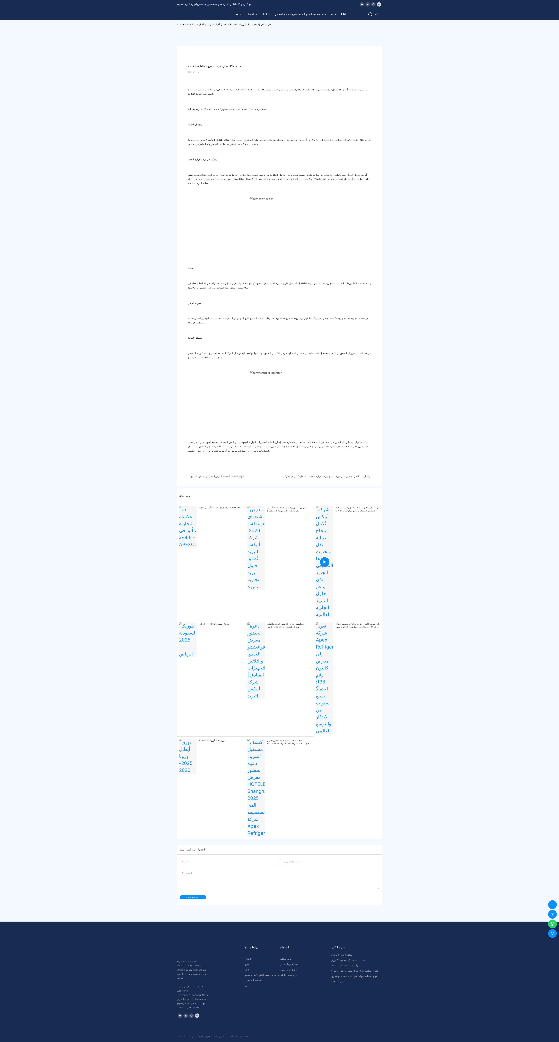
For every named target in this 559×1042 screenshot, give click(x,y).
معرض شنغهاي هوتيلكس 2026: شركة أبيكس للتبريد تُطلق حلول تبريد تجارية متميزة (286, 509)
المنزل (248, 959)
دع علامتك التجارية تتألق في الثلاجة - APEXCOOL (220, 507)
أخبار (201, 24)
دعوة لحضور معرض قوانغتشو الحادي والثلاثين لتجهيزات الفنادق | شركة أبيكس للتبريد (286, 625)
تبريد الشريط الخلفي (289, 964)
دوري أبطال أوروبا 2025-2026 (212, 740)
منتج (247, 964)
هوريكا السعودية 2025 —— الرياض (214, 624)
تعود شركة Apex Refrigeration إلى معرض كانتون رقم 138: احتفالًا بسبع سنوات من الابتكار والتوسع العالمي (357, 626)
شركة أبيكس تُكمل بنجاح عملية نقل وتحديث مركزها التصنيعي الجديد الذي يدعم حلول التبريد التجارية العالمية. (358, 509)
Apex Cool (183, 24)
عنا (193, 24)
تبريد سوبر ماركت (288, 975)
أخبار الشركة (213, 24)
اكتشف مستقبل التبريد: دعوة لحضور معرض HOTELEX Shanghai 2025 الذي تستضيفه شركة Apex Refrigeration (288, 742)
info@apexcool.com (355, 960)
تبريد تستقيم (285, 959)
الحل (247, 969)
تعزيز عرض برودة (288, 969)
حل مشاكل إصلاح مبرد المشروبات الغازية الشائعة (247, 24)
